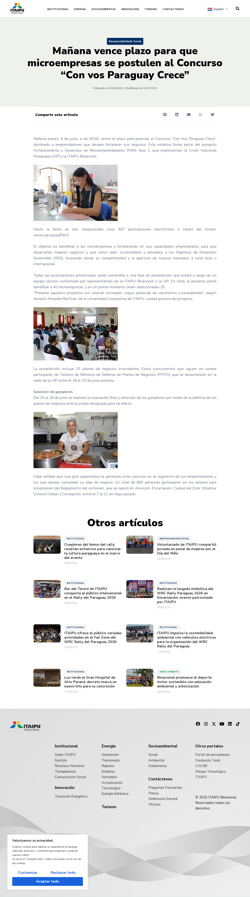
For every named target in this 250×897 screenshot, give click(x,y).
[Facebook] (197, 724)
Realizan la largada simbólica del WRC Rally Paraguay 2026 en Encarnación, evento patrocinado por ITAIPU (185, 595)
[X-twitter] (214, 724)
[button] (165, 114)
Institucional (58, 9)
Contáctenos (173, 9)
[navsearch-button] (237, 8)
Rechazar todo (63, 872)
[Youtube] (221, 724)
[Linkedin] (229, 724)
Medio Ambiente (169, 671)
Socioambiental (104, 9)
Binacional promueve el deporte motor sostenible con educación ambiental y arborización (184, 682)
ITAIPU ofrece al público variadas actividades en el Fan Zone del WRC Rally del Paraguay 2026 (93, 637)
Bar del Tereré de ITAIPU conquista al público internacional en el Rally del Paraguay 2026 (93, 593)
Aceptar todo (47, 881)
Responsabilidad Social (174, 538)
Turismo (150, 9)
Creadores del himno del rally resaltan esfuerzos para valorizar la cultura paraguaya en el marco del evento (92, 551)
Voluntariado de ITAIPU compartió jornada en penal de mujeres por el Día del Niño (186, 549)
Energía (80, 9)
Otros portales (209, 746)
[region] (47, 862)
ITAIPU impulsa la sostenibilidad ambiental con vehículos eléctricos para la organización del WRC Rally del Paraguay (186, 639)
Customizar (28, 872)
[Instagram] (205, 724)
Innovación (130, 9)
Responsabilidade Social (125, 41)
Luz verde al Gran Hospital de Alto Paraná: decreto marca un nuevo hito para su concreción (90, 682)
